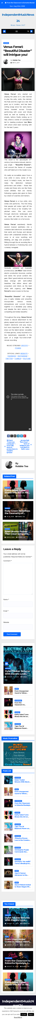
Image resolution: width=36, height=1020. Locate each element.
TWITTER (9, 359)
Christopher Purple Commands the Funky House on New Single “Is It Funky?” (23, 853)
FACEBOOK (12, 356)
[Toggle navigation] (16, 31)
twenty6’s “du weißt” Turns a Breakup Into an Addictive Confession (23, 864)
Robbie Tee (17, 60)
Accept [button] (24, 1014)
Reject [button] (31, 1014)
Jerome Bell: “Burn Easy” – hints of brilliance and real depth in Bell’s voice (24, 445)
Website (6, 622)
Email (6, 611)
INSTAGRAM (22, 356)
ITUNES (18, 348)
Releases (8, 668)
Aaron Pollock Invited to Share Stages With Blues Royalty (23, 887)
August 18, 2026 (13, 988)
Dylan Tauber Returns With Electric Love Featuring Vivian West (17, 674)
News (16, 688)
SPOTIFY (24, 345)
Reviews (6, 43)
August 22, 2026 (13, 677)
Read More (18, 1017)
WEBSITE (24, 353)
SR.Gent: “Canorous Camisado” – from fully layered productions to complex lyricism (12, 446)
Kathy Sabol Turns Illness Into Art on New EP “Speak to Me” (17, 492)
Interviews (18, 700)
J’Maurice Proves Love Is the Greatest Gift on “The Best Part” (22, 841)
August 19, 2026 (13, 966)
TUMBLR (17, 359)
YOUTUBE (27, 359)
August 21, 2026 (13, 945)
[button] (28, 31)
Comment (7, 561)
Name (6, 599)
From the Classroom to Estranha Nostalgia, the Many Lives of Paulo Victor (23, 806)
